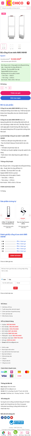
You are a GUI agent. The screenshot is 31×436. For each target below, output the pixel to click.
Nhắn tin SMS (27, 435)
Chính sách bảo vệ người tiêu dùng (11, 311)
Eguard (2, 56)
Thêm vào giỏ (15, 93)
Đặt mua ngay (15, 98)
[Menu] (2, 3)
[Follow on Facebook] (2, 417)
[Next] (27, 27)
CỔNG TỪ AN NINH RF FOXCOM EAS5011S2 (8, 223)
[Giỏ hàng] (28, 3)
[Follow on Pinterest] (11, 417)
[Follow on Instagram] (5, 417)
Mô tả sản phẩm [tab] (6, 105)
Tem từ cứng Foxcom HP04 (23, 223)
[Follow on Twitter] (8, 417)
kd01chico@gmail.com (12, 342)
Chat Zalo (9, 435)
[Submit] (28, 8)
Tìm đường (3, 435)
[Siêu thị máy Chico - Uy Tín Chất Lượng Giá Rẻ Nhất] (15, 3)
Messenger (21, 435)
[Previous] (3, 27)
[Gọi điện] (15, 432)
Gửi (15, 288)
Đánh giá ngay (15, 255)
